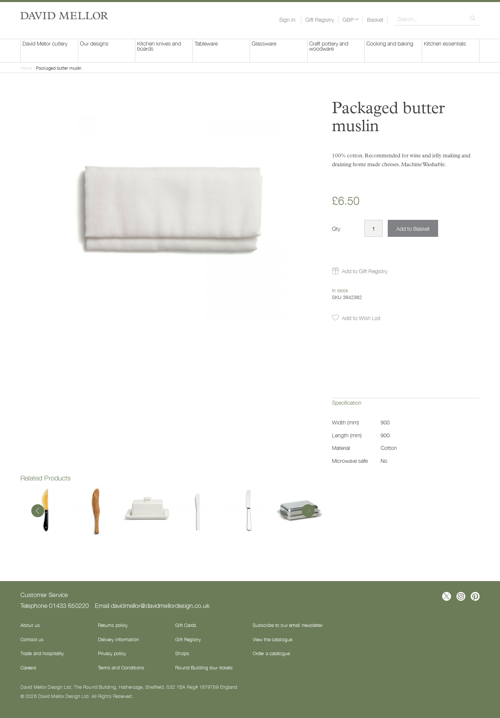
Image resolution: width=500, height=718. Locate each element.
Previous (37, 511)
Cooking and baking (389, 43)
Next (306, 511)
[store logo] (64, 15)
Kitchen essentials (445, 43)
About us (30, 624)
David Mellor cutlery (44, 43)
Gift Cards (185, 624)
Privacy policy (112, 653)
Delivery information (118, 639)
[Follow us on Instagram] (460, 596)
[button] (351, 19)
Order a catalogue (271, 653)
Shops (182, 653)
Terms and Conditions (121, 667)
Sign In (287, 19)
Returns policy (113, 624)
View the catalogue (272, 639)
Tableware (206, 43)
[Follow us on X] (446, 596)
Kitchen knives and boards (159, 45)
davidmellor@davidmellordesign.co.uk (160, 605)
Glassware (264, 43)
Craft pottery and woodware (328, 45)
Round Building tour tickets (204, 667)
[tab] (406, 407)
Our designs (94, 43)
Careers (28, 667)
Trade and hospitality (42, 653)
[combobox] (437, 18)
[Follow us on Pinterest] (475, 596)
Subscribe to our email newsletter (288, 624)
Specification (347, 402)
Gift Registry (319, 19)
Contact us (32, 639)
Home (26, 68)
